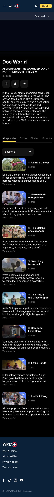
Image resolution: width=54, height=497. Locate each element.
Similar (34, 138)
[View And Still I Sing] (14, 398)
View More (7, 184)
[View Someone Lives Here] (14, 331)
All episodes (9, 138)
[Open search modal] (36, 6)
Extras (23, 138)
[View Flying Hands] (14, 365)
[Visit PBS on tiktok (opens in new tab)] (9, 480)
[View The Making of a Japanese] (14, 231)
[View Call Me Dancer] (14, 164)
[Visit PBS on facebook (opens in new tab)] (3, 480)
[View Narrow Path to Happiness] (14, 198)
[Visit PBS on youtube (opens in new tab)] (21, 480)
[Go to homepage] (13, 6)
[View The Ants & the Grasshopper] (14, 298)
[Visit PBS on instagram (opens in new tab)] (15, 480)
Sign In (45, 6)
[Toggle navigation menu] (4, 6)
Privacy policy (10, 461)
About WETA (9, 456)
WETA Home (9, 450)
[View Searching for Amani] (14, 265)
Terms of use (9, 467)
